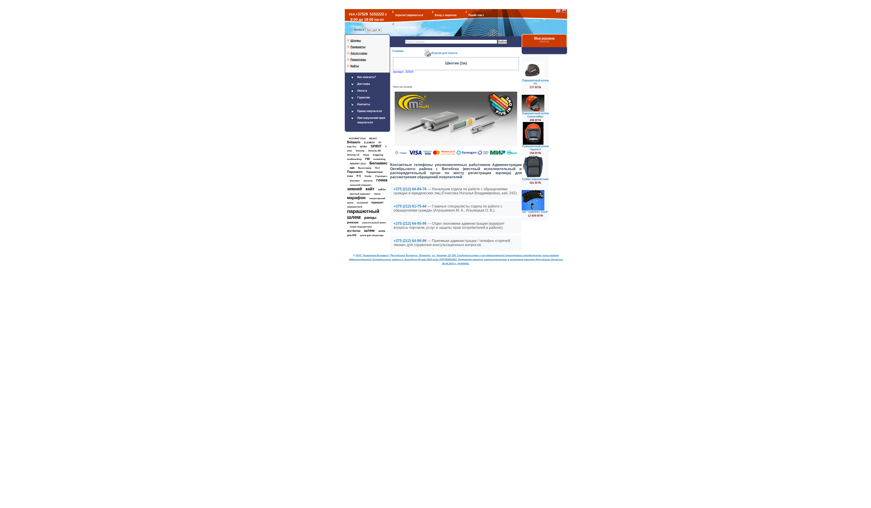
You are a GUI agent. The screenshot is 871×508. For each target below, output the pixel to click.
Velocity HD (374, 150)
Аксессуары (358, 53)
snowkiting (379, 159)
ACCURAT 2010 (357, 138)
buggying (378, 155)
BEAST (373, 138)
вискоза (368, 180)
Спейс (368, 176)
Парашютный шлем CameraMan (535, 115)
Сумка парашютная (535, 179)
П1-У (377, 168)
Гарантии (363, 97)
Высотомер (364, 168)
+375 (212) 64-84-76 (410, 189)
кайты (382, 189)
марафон (356, 197)
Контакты (363, 104)
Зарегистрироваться (409, 15)
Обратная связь (405, 27)
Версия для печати (444, 53)
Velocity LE (353, 155)
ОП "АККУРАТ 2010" (535, 212)
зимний (354, 189)
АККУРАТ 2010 (358, 163)
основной (362, 202)
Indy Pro (351, 146)
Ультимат (355, 180)
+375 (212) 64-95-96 (410, 223)
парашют (377, 202)
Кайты (354, 66)
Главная (398, 51)
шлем (369, 230)
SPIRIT (376, 146)
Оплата (362, 90)
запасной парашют (361, 185)
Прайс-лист (476, 15)
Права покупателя (369, 111)
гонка (381, 180)
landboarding (354, 159)
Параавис (355, 171)
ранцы (370, 217)
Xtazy (366, 155)
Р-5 (359, 176)
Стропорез (381, 176)
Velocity (360, 150)
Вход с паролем (446, 15)
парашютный (354, 206)
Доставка (363, 83)
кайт (370, 189)
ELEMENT (369, 142)
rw (367, 158)
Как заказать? (366, 77)
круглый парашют (360, 194)
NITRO (363, 146)
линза (377, 194)
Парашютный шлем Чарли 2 (535, 148)
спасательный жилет (374, 222)
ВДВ (352, 168)
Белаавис (378, 163)
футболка (353, 230)
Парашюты (357, 47)
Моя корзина (544, 38)
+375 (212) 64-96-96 (410, 241)
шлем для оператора (372, 235)
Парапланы (358, 59)
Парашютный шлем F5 (535, 82)
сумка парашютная (361, 226)
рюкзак (352, 222)
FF (380, 142)
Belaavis (353, 142)
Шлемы (355, 40)
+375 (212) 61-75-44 (410, 206)
